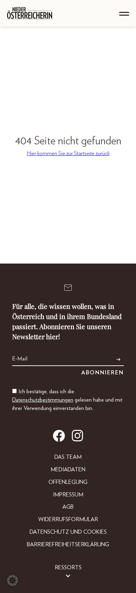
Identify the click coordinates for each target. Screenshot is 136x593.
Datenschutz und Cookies (68, 532)
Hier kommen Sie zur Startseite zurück (68, 153)
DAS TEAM (68, 457)
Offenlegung (68, 482)
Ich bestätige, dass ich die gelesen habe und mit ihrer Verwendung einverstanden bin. (67, 400)
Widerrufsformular (68, 519)
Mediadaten (68, 469)
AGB (68, 507)
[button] (12, 580)
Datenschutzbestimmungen (42, 400)
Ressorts (68, 567)
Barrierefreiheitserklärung (68, 544)
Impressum (68, 494)
